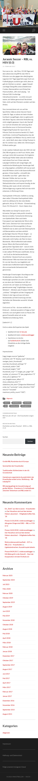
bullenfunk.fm (16, 341)
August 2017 (7, 669)
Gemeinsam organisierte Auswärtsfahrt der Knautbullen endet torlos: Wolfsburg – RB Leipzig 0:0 (18, 479)
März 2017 (7, 687)
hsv (6, 406)
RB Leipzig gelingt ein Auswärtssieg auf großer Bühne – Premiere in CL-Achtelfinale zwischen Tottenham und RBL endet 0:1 (18, 488)
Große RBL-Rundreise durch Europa (16, 461)
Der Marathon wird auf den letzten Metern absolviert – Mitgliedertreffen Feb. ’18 (20, 513)
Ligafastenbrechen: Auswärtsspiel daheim (20, 547)
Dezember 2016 (8, 701)
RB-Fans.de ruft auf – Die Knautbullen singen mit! (18, 416)
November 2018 (8, 620)
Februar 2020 (7, 593)
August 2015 (7, 714)
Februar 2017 (7, 692)
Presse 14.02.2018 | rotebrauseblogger (19, 530)
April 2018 (6, 638)
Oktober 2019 (8, 598)
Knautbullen (18, 777)
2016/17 (7, 403)
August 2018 (7, 629)
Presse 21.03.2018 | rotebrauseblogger (19, 521)
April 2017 (6, 683)
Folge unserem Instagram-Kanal (14, 767)
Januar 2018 (7, 651)
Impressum (7, 744)
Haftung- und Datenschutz (12, 755)
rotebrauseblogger (27, 335)
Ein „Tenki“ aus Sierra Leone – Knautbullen (20, 509)
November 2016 (8, 705)
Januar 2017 (7, 696)
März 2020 (7, 589)
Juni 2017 (6, 674)
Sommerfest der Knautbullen (13, 466)
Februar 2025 (7, 575)
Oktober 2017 (8, 660)
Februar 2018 (7, 647)
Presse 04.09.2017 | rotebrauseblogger (19, 551)
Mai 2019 (6, 616)
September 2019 (9, 602)
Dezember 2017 (8, 656)
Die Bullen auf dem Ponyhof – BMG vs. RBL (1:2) (17, 426)
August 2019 (7, 607)
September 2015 (9, 710)
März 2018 (7, 642)
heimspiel (27, 403)
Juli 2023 (6, 584)
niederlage (14, 406)
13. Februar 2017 (9, 66)
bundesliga (17, 403)
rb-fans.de (23, 332)
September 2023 (9, 580)
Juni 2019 (6, 611)
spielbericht (26, 406)
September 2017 (9, 665)
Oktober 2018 (8, 624)
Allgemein (9, 398)
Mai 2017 (6, 678)
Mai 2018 (6, 633)
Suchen (5, 437)
